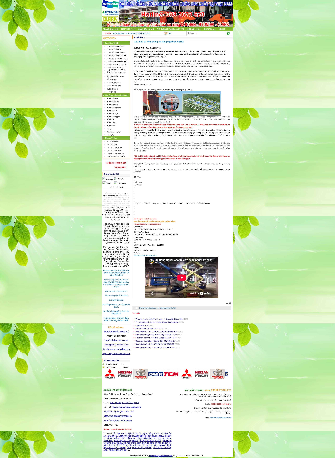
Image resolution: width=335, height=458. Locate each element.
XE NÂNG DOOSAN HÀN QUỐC (117, 61)
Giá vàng (109, 179)
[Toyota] (127, 378)
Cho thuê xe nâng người (114, 147)
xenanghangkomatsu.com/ (116, 345)
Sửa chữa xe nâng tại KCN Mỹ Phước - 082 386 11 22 (155, 344)
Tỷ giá (108, 183)
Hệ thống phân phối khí (114, 107)
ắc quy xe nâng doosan (154, 445)
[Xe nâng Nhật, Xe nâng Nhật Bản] (167, 26)
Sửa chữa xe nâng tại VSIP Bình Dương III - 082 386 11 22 (156, 332)
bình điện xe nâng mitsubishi (137, 438)
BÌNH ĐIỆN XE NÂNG (114, 83)
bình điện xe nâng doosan (129, 445)
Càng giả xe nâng (142, 325)
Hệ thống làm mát (112, 104)
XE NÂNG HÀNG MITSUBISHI (116, 55)
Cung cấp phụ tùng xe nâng (115, 153)
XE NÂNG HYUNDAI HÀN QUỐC (117, 58)
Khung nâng (110, 129)
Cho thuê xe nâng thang (114, 150)
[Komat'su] (143, 378)
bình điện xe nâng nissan (126, 440)
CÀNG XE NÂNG (112, 89)
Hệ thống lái (110, 120)
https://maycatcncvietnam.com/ (116, 354)
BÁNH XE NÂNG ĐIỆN (114, 86)
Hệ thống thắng (111, 123)
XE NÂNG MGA (112, 80)
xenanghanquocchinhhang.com (145, 255)
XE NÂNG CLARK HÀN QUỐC (116, 64)
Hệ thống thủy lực (112, 114)
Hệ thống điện (111, 126)
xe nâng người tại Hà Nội (167, 308)
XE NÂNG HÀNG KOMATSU (116, 52)
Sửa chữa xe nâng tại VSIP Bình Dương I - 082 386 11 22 (156, 338)
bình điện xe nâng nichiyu (152, 436)
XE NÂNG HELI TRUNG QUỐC (117, 67)
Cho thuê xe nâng (112, 144)
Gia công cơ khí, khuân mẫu (116, 156)
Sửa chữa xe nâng (112, 141)
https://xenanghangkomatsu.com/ (119, 411)
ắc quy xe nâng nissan (150, 440)
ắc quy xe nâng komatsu (150, 433)
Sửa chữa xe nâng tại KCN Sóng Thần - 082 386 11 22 (155, 341)
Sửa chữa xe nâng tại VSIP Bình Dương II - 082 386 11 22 (156, 335)
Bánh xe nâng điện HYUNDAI (115, 291)
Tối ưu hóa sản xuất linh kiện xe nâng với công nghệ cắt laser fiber (159, 319)
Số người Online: (111, 364)
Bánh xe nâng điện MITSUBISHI (116, 296)
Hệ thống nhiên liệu (113, 101)
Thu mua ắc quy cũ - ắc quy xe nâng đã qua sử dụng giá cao (131, 33)
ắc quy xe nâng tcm (126, 443)
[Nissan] (112, 378)
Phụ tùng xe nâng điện (114, 132)
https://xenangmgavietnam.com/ (126, 407)
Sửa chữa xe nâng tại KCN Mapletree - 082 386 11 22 (155, 347)
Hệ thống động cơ (112, 98)
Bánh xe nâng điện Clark (112, 271)
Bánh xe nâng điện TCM (113, 280)
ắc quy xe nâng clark (118, 450)
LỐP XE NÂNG (111, 92)
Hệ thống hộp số (112, 110)
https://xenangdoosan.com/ (116, 331)
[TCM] (158, 378)
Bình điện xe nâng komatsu (125, 433)
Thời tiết (121, 179)
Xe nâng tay (110, 135)
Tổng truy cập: (110, 367)
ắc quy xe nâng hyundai (139, 447)
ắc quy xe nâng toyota (128, 436)
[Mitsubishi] (174, 378)
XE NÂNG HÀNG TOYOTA (115, 46)
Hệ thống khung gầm (113, 117)
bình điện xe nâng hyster (149, 443)
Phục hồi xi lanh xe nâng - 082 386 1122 (150, 328)
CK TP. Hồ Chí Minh (116, 187)
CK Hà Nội (122, 183)
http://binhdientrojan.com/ (116, 340)
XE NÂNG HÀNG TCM (114, 49)
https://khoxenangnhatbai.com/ (116, 349)
